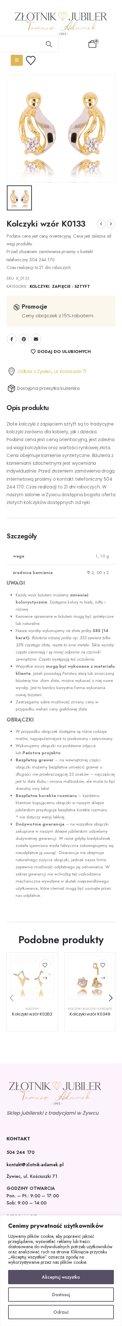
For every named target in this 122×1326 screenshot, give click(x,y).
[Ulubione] (35, 60)
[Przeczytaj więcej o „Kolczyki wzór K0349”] (102, 978)
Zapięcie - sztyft (71, 286)
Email (36, 339)
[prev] (101, 224)
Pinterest (24, 339)
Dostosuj (61, 1294)
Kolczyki (39, 286)
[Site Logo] (61, 24)
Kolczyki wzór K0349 (90, 1014)
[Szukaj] (49, 44)
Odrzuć (61, 1312)
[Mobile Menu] (17, 60)
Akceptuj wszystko (61, 1277)
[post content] (32, 978)
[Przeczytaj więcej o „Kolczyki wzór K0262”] (45, 978)
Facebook (12, 339)
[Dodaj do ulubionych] (45, 965)
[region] (61, 1270)
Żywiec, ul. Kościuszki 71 (32, 1176)
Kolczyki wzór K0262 (32, 1014)
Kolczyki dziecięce (97, 1009)
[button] (11, 998)
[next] (110, 224)
